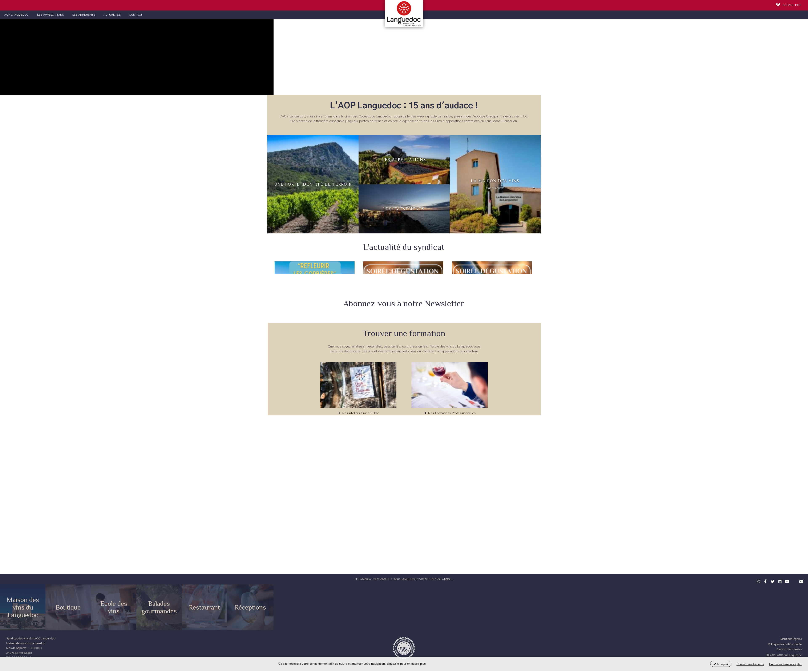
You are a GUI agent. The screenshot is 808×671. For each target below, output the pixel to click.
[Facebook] (765, 581)
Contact (135, 14)
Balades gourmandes (159, 607)
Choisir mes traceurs (750, 664)
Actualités (112, 14)
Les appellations (50, 14)
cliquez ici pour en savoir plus (406, 663)
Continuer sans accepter (785, 664)
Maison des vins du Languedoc (23, 607)
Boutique (68, 607)
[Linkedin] (779, 581)
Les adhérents (83, 14)
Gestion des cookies (789, 649)
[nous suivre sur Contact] (800, 581)
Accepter (722, 664)
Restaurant (204, 607)
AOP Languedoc (16, 14)
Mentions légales (791, 639)
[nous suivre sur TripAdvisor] (793, 578)
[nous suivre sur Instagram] (758, 581)
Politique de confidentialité (785, 644)
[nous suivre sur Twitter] (772, 581)
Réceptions (250, 607)
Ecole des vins (113, 607)
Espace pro (792, 5)
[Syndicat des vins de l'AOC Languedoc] (404, 13)
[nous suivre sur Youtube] (786, 581)
